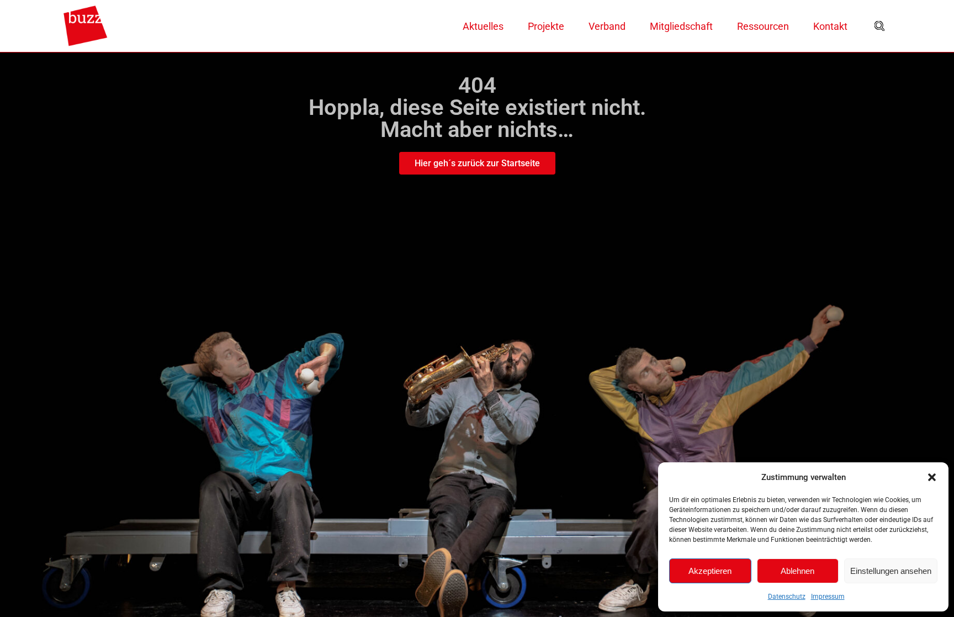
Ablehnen (797, 571)
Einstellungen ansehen (890, 571)
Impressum (828, 596)
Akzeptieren (710, 571)
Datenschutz (786, 596)
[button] (931, 477)
